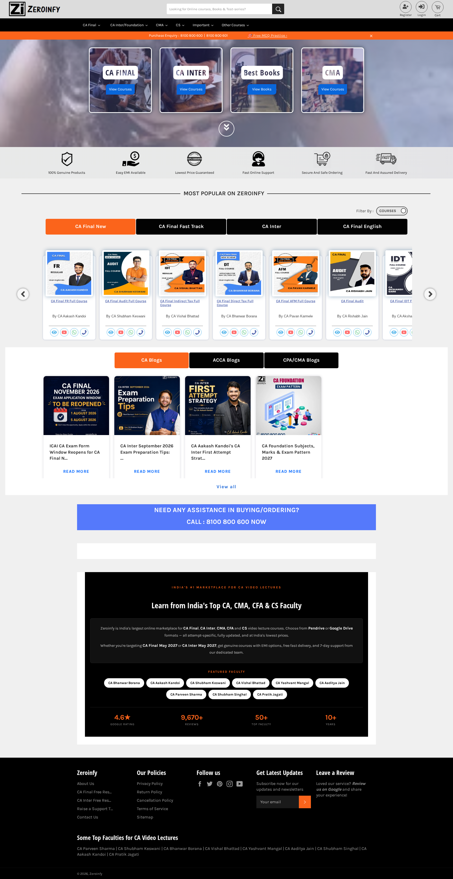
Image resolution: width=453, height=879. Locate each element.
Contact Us (87, 817)
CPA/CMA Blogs (301, 360)
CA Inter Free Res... (94, 800)
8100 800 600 (191, 35)
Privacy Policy (150, 783)
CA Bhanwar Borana (124, 683)
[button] (23, 294)
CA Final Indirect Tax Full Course (180, 303)
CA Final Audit (352, 301)
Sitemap (145, 817)
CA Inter (271, 226)
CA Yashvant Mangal (292, 683)
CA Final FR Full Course (69, 301)
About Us (85, 783)
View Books (262, 89)
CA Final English (362, 226)
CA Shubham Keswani (208, 683)
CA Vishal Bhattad (250, 683)
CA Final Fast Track (181, 226)
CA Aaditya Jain (332, 683)
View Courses (120, 89)
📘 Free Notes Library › (267, 35)
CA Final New (90, 226)
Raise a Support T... (95, 808)
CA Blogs (151, 360)
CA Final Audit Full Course (125, 301)
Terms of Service (152, 808)
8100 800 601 (217, 35)
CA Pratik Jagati (270, 694)
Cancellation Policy (155, 800)
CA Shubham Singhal (230, 694)
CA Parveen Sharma (186, 694)
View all (226, 487)
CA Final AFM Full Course (295, 301)
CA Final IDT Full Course (409, 301)
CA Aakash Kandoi (165, 683)
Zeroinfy (95, 874)
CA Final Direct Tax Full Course (235, 303)
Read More (76, 471)
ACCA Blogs (226, 360)
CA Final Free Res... (94, 791)
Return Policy (149, 791)
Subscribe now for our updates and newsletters (279, 786)
